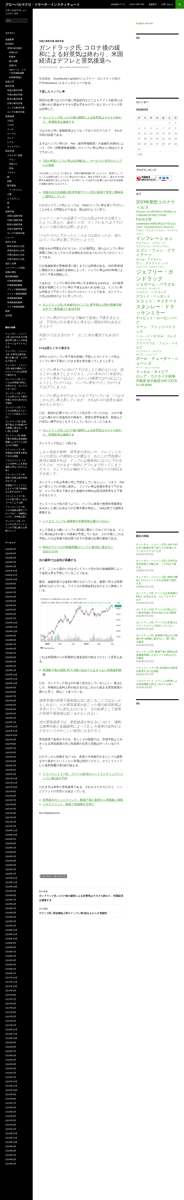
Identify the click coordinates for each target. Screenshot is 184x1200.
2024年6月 (10, 648)
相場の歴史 (10, 272)
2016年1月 (10, 1077)
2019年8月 (10, 895)
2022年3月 (10, 765)
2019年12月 (11, 878)
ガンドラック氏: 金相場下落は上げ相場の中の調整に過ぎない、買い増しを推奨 (157, 638)
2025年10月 (11, 579)
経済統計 (9, 43)
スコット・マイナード (156, 300)
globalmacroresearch (75, 67)
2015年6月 (10, 1107)
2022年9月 (10, 739)
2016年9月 (10, 1042)
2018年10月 (11, 938)
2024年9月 (10, 635)
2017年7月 (10, 999)
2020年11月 (11, 830)
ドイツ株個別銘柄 (15, 306)
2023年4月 (10, 709)
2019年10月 (11, 886)
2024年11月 (11, 627)
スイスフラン (13, 146)
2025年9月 (10, 583)
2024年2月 (10, 666)
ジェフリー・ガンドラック (54, 876)
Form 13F (144, 219)
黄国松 (148, 384)
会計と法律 (10, 263)
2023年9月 (10, 687)
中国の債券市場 (14, 220)
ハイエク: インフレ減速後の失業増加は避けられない (76, 521)
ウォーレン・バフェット (151, 242)
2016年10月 (11, 1038)
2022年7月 (10, 748)
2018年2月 (10, 969)
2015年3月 (10, 1120)
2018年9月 (10, 943)
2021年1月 (10, 826)
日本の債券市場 (14, 228)
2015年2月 (10, 1124)
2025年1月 (10, 618)
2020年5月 (10, 856)
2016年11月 (11, 1033)
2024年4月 (10, 657)
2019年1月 (10, 925)
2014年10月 (11, 1142)
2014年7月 (10, 1155)
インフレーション (154, 238)
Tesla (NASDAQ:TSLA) (156, 226)
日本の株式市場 (14, 103)
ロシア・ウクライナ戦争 (156, 376)
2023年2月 (10, 718)
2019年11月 (11, 882)
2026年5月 (10, 549)
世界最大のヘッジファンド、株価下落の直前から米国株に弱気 (83, 799)
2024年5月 (10, 653)
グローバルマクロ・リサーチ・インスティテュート (42, 4)
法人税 (140, 384)
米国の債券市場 (46, 41)
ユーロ (10, 129)
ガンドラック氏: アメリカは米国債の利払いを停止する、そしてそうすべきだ (157, 596)
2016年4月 (10, 1064)
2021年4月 (10, 813)
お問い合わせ (167, 4)
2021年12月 (11, 778)
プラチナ (11, 172)
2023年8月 (10, 692)
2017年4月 (10, 1012)
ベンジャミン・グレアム (149, 351)
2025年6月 (10, 596)
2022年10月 (11, 735)
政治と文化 (10, 241)
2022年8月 (10, 743)
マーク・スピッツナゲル (148, 367)
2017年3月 (10, 1016)
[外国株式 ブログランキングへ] (146, 177)
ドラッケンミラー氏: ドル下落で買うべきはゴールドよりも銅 (16, 499)
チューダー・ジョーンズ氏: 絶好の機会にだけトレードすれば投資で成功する (157, 580)
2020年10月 (11, 834)
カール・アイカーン (149, 259)
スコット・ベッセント (153, 296)
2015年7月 (10, 1103)
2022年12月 (11, 726)
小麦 (9, 194)
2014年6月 (10, 1159)
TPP (172, 227)
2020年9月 (10, 839)
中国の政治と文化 (15, 254)
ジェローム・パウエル (155, 284)
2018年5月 (10, 956)
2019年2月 (10, 921)
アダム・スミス (145, 230)
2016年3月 (10, 1068)
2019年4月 (10, 912)
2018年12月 (11, 930)
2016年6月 (10, 1055)
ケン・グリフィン (148, 263)
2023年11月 (11, 679)
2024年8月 (10, 640)
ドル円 (10, 125)
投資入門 (9, 81)
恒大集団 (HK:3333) (162, 381)
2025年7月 (10, 592)
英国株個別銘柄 (14, 298)
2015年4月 (10, 1116)
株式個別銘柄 (11, 276)
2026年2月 (10, 562)
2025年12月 (11, 570)
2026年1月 (10, 566)
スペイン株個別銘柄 (17, 293)
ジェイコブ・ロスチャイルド (150, 266)
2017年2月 (10, 1020)
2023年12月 (11, 674)
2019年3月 (10, 917)
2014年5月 (10, 1163)
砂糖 (9, 181)
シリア (164, 263)
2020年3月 (10, 865)
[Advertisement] (81, 31)
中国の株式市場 (14, 94)
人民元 (10, 120)
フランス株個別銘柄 (17, 289)
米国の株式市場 (14, 90)
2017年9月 (10, 990)
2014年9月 (10, 1146)
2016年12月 (11, 1029)
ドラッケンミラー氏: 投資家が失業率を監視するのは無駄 (157, 669)
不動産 (141, 381)
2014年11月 (11, 1137)
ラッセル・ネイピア (152, 371)
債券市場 (59, 41)
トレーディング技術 (15, 267)
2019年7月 (10, 899)
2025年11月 (11, 575)
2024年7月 (10, 644)
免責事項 (153, 4)
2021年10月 (11, 787)
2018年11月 (11, 934)
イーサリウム (15, 189)
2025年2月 (10, 614)
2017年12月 (11, 977)
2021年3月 (10, 817)
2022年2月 (10, 769)
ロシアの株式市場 (15, 112)
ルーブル (11, 133)
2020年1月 (10, 873)
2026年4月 (10, 553)
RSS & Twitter (137, 4)
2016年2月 (10, 1072)
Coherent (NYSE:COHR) (151, 215)
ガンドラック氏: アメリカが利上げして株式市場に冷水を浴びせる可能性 (157, 611)
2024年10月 (11, 631)
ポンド (10, 138)
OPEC (139, 226)
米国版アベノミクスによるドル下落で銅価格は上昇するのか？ (16, 488)
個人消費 (13, 61)
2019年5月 (10, 908)
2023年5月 (10, 705)
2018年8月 (10, 947)
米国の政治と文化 (15, 250)
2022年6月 (10, 752)
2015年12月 (11, 1081)
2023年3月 (10, 713)
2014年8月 (10, 1150)
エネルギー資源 (14, 155)
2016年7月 (10, 1051)
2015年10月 (11, 1090)
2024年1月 (10, 670)
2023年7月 (10, 696)
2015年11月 (11, 1085)
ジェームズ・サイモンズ (148, 288)
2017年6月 (10, 1003)
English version (144, 23)
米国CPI (13, 65)
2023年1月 (10, 722)
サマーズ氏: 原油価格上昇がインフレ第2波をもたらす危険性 (73, 911)
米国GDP (13, 52)
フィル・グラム (143, 339)
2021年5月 (10, 808)
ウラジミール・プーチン (149, 246)
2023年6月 (10, 700)
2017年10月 (11, 986)
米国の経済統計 (14, 48)
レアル (10, 142)
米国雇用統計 (15, 77)
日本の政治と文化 (15, 259)
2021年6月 (10, 804)
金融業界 (9, 39)
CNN (174, 211)
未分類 (8, 315)
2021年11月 (11, 782)
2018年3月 (10, 964)
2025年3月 (10, 609)
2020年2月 (10, 869)
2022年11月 (11, 730)
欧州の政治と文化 (15, 246)
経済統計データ (118, 4)
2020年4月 (10, 860)
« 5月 (139, 154)
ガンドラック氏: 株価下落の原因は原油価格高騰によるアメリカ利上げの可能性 (157, 655)
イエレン (140, 233)
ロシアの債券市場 (15, 233)
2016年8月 (10, 1046)
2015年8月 (10, 1098)
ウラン (165, 246)
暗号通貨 (11, 185)
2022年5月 (10, 756)
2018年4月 (10, 960)
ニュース (9, 237)
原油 (11, 168)
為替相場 (9, 116)
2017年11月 (11, 982)
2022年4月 (10, 761)
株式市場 (9, 86)
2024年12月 (11, 622)
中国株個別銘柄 (14, 285)
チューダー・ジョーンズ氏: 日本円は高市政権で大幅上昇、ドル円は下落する (157, 564)
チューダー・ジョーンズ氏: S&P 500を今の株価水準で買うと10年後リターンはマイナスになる (156, 547)
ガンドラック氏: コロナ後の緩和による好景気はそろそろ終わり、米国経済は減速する (81, 896)
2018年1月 (10, 973)
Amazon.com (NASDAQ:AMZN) (154, 211)
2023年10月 (11, 683)
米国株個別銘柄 (14, 302)
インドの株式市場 (15, 107)
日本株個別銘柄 (14, 280)
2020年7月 (10, 847)
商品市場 (9, 151)
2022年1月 (10, 774)
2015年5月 (10, 1111)
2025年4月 (10, 605)
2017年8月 (10, 995)
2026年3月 (10, 557)
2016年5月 (10, 1059)
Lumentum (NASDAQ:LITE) (153, 223)
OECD (173, 224)
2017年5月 (10, 1007)
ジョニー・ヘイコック (151, 292)
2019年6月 (10, 904)
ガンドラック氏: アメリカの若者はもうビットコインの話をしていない (157, 624)
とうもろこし (13, 198)
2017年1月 (10, 1025)
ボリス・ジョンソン (146, 354)
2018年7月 (10, 951)
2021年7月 (10, 800)
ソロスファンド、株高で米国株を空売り (68, 804)
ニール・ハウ (143, 336)
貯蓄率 (12, 56)
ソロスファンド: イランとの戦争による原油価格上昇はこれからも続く (157, 682)
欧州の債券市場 (14, 224)
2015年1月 (10, 1129)
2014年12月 (11, 1133)
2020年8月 (10, 843)
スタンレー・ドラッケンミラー (155, 309)
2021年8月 (10, 795)
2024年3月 (10, 661)
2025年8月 (10, 588)
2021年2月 (10, 821)
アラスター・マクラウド (166, 230)
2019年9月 (10, 891)
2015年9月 (10, 1094)
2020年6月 (10, 852)
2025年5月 (10, 601)
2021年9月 (10, 791)
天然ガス (13, 163)
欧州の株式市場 (14, 99)
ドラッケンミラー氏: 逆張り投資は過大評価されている (16, 477)
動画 (7, 311)
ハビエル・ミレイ (163, 336)
